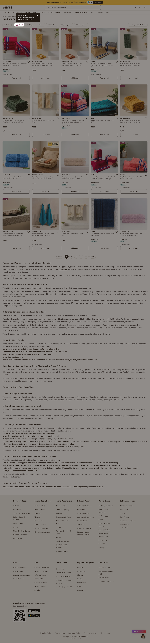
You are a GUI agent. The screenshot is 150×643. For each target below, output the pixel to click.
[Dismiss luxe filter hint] (75, 321)
